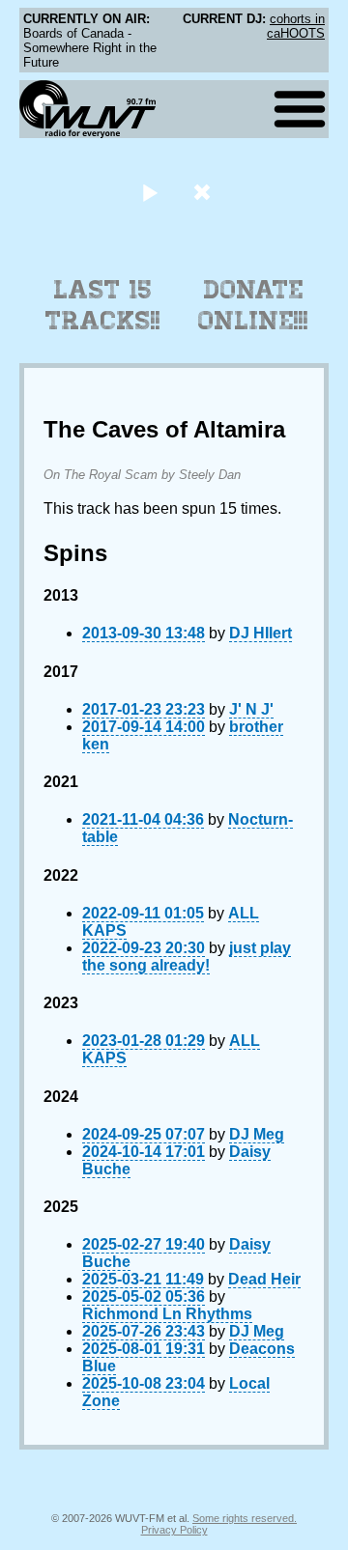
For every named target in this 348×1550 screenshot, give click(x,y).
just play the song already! (186, 956)
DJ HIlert (260, 633)
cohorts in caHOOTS (296, 26)
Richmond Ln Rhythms (167, 1314)
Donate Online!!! (253, 305)
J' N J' (251, 709)
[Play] (149, 191)
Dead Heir (264, 1279)
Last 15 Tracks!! (102, 305)
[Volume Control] (204, 191)
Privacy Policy (174, 1530)
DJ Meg (256, 1134)
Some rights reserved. (244, 1518)
